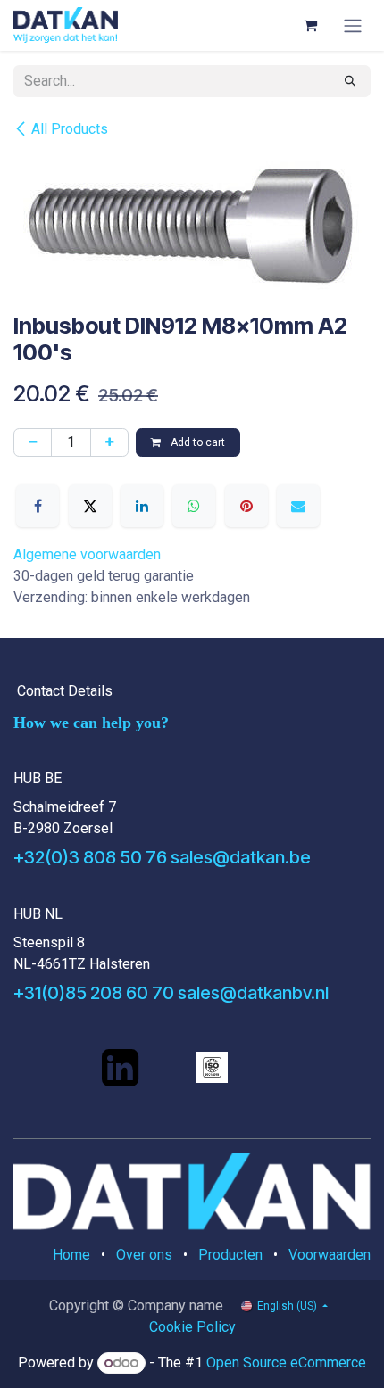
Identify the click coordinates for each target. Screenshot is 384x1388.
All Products (69, 128)
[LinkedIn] (142, 505)
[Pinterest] (246, 505)
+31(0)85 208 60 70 (93, 993)
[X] (90, 505)
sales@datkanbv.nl (253, 993)
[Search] (350, 81)
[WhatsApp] (193, 505)
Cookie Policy (192, 1326)
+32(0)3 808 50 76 (90, 857)
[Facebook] (37, 505)
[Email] (298, 505)
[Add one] (109, 442)
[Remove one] (32, 442)
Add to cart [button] (196, 442)
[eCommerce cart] (310, 25)
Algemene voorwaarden (87, 554)
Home (71, 1254)
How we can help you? (91, 722)
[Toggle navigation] (353, 25)
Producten (230, 1254)
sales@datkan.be (241, 857)
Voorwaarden (329, 1254)
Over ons (144, 1254)
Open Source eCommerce (286, 1362)
